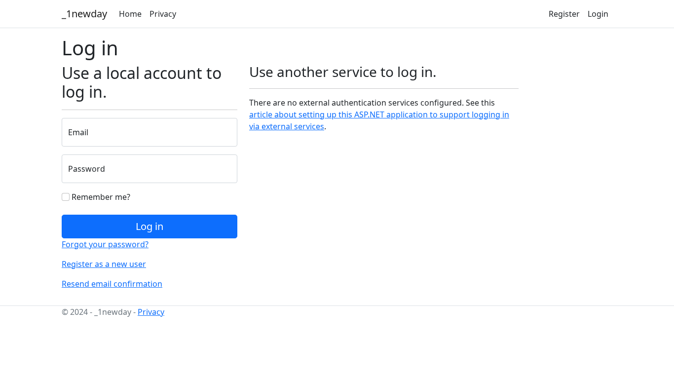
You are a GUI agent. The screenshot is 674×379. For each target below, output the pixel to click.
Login (598, 13)
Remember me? (100, 196)
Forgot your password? (105, 244)
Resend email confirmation (112, 283)
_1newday (84, 13)
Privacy (163, 13)
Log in (149, 226)
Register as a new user (104, 264)
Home (130, 13)
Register (564, 13)
